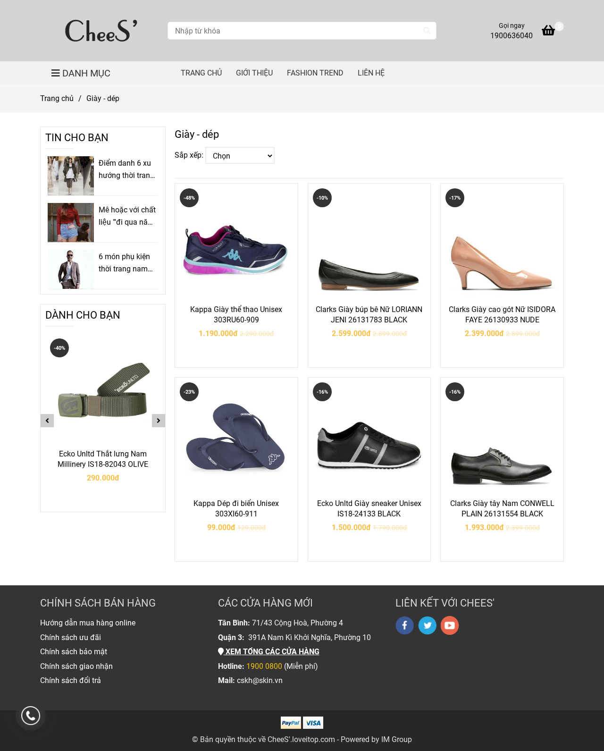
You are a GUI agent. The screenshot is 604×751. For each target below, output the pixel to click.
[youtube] (450, 625)
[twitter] (427, 625)
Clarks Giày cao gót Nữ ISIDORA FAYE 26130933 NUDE (502, 314)
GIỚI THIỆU (254, 72)
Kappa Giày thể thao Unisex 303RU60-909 (236, 314)
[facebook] (404, 625)
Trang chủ (57, 98)
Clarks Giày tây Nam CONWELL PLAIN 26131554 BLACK (502, 508)
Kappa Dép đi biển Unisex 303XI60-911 (236, 508)
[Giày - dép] (100, 30)
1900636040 (511, 35)
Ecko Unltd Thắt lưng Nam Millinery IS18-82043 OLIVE (103, 459)
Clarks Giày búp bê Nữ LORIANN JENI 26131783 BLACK (369, 314)
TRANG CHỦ (201, 72)
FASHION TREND (315, 72)
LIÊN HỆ (371, 72)
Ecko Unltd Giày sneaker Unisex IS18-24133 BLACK (369, 508)
